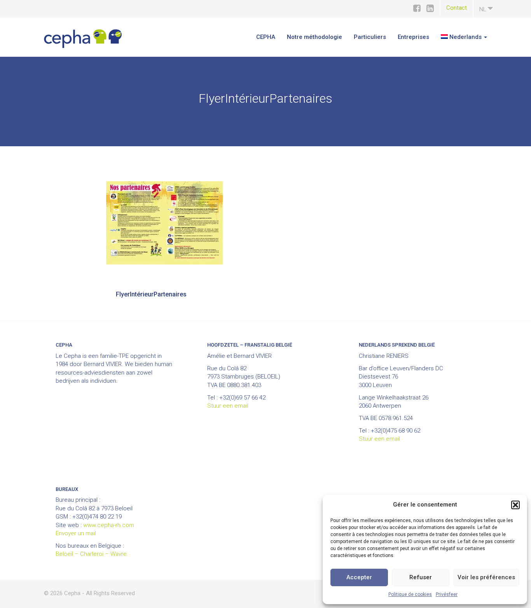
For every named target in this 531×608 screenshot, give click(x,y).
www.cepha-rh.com (108, 525)
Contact (456, 7)
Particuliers (370, 36)
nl (483, 9)
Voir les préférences (486, 577)
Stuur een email (227, 405)
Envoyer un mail (76, 533)
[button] (515, 505)
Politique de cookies (410, 594)
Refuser (420, 577)
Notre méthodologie (314, 36)
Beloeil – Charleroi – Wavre (91, 553)
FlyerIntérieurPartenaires (151, 294)
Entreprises (413, 36)
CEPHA (265, 36)
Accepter (359, 577)
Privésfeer (447, 594)
